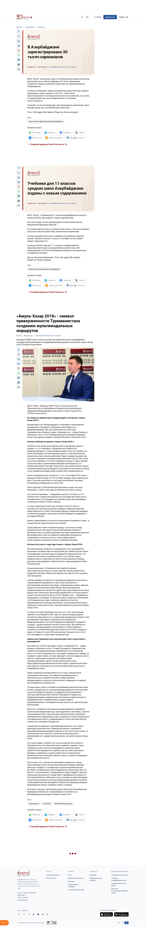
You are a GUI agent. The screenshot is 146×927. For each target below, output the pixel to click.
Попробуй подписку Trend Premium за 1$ (48, 144)
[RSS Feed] (47, 914)
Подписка (92, 875)
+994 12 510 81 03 (22, 897)
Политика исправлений (76, 890)
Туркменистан (34, 803)
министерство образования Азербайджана (44, 269)
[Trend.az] (24, 17)
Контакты (71, 881)
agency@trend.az (22, 900)
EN (118, 922)
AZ (122, 922)
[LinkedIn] (43, 914)
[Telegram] (38, 914)
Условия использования (119, 875)
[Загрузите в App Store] (106, 914)
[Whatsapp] (19, 914)
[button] (19, 32)
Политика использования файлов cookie (119, 891)
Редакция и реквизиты (76, 878)
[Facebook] (24, 914)
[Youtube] (33, 914)
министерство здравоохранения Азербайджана (46, 121)
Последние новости (53, 875)
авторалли (47, 803)
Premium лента (51, 878)
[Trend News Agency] (23, 873)
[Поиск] (82, 17)
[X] (29, 914)
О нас (70, 875)
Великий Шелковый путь (63, 803)
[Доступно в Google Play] (121, 914)
